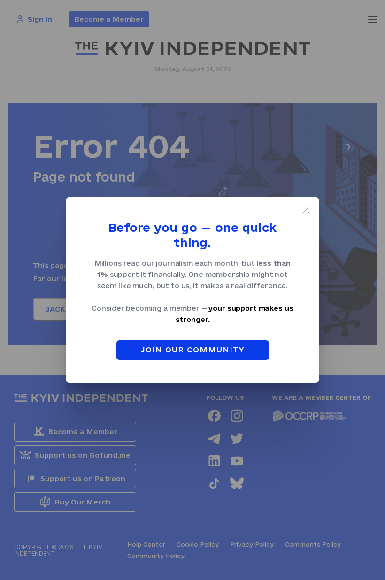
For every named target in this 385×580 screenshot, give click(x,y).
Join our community (193, 349)
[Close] (306, 209)
